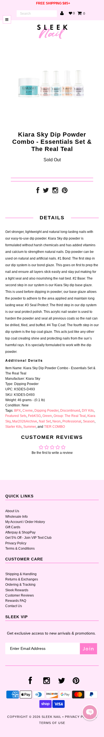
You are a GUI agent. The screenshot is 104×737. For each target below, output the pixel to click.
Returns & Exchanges (21, 579)
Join (88, 648)
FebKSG (34, 416)
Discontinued (70, 410)
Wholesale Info (16, 517)
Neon (56, 421)
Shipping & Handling (21, 574)
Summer (29, 427)
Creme (27, 410)
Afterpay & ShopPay (20, 532)
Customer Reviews (19, 595)
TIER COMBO (54, 427)
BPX (17, 410)
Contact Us (13, 606)
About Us (12, 511)
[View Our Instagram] (55, 191)
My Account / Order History (25, 522)
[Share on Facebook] (37, 191)
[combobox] (37, 13)
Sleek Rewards (16, 590)
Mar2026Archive (24, 421)
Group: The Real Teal (70, 416)
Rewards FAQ (15, 601)
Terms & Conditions (20, 548)
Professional (71, 421)
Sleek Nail (51, 716)
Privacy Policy (15, 543)
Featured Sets (15, 416)
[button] (90, 712)
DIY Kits (88, 410)
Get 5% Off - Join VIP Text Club (28, 538)
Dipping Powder (46, 410)
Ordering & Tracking (20, 585)
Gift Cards (12, 527)
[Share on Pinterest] (65, 191)
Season (89, 421)
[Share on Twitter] (46, 191)
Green (47, 416)
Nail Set (45, 421)
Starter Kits (13, 427)
